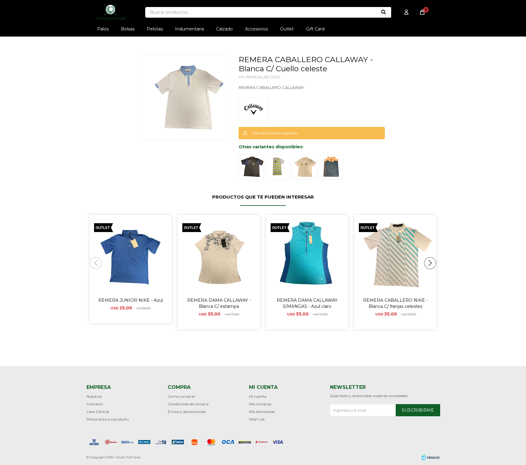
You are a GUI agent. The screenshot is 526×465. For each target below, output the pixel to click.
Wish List (257, 419)
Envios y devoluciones (186, 411)
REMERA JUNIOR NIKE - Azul (130, 300)
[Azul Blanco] (330, 166)
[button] (432, 275)
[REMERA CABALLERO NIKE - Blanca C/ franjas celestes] (395, 256)
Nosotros (94, 396)
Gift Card (315, 29)
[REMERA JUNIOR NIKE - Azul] (130, 256)
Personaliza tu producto (107, 419)
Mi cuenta (257, 396)
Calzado (224, 29)
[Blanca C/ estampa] (304, 166)
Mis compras (260, 404)
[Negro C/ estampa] (251, 166)
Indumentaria (189, 29)
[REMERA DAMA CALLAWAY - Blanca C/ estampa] (218, 256)
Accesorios (256, 29)
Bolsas (128, 29)
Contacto (94, 404)
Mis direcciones (262, 411)
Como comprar (181, 396)
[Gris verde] (277, 166)
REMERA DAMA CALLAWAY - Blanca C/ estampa (219, 303)
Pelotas (155, 29)
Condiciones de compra (188, 404)
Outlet (287, 29)
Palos (103, 29)
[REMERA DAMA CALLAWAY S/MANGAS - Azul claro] (307, 256)
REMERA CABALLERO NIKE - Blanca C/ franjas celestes (395, 303)
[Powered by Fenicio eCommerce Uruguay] (430, 457)
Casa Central (97, 411)
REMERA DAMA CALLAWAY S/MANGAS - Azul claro (307, 303)
